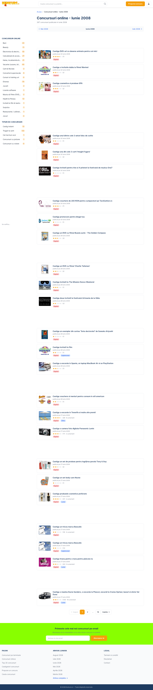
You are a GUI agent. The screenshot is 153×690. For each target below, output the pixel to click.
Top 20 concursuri (9, 663)
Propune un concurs (10, 670)
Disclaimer (108, 659)
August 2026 (58, 655)
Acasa (39, 12)
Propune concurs (135, 4)
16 (98, 612)
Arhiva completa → (60, 678)
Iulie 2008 (136, 29)
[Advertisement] (14, 22)
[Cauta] (105, 4)
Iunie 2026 (57, 663)
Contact (107, 663)
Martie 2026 (57, 674)
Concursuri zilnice (9, 659)
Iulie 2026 (57, 659)
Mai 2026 (56, 667)
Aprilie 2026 (57, 670)
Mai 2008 (44, 29)
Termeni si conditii (111, 655)
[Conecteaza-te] (148, 3)
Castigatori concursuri (10, 667)
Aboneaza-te (99, 638)
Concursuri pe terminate (11, 655)
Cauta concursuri (8, 674)
